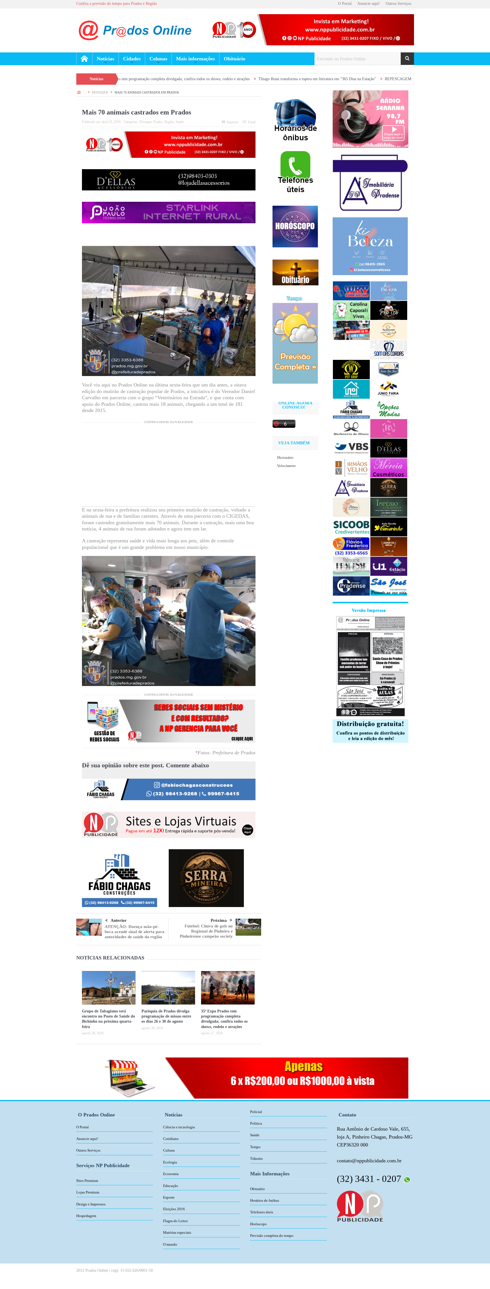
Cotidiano (171, 1139)
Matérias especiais (177, 1232)
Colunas (158, 58)
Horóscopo (258, 1224)
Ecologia (170, 1162)
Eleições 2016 (174, 1209)
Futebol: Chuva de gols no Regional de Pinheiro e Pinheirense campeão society (206, 931)
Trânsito (256, 1158)
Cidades (132, 58)
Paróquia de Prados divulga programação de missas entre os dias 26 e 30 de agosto (166, 1016)
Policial (256, 1112)
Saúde (180, 122)
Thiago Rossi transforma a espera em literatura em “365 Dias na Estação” (244, 79)
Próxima (219, 920)
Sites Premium (87, 1180)
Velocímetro (286, 466)
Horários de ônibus (264, 1200)
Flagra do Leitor (175, 1221)
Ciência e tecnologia (179, 1127)
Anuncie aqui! (368, 3)
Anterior (119, 920)
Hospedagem (86, 1216)
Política (256, 1123)
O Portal (345, 3)
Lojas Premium (87, 1192)
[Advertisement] (168, 466)
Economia (171, 1174)
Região (169, 122)
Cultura (169, 1150)
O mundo (170, 1244)
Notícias (105, 58)
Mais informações (195, 58)
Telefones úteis (261, 1212)
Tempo (255, 1147)
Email (251, 122)
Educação (170, 1186)
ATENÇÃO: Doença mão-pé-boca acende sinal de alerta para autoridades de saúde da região (134, 931)
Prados (158, 122)
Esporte (169, 1197)
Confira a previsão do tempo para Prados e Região (116, 3)
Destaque (145, 122)
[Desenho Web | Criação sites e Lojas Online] (360, 1206)
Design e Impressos (90, 1204)
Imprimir (232, 122)
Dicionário (285, 457)
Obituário (234, 58)
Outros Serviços (398, 3)
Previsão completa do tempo (271, 1235)
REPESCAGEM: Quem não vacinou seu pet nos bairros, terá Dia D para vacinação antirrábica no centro (395, 79)
